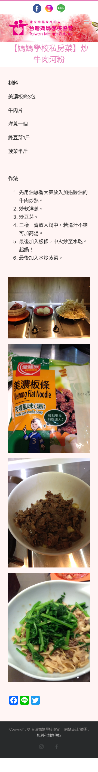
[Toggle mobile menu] (87, 22)
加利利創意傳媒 (49, 735)
